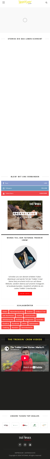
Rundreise (15, 323)
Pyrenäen (39, 319)
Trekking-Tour (34, 92)
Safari (24, 323)
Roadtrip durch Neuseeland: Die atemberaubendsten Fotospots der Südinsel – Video (28, 402)
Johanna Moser (26, 93)
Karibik (19, 315)
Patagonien (29, 319)
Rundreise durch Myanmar (31, 152)
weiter (23, 107)
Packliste (19, 319)
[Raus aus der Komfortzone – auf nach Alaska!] (25, 60)
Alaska (5, 312)
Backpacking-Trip (34, 120)
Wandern (15, 327)
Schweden (22, 92)
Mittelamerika (8, 319)
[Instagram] (25, 445)
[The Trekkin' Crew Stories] (25, 438)
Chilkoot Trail (40, 312)
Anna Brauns (25, 85)
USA (20, 79)
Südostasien (33, 323)
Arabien (30, 312)
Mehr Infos (25, 294)
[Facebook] (20, 445)
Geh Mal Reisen (8, 315)
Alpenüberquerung (17, 312)
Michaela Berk (26, 122)
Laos (45, 120)
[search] (46, 2)
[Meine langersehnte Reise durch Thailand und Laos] (8, 124)
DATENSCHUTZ (30, 453)
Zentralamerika (27, 327)
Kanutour (27, 79)
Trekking (6, 327)
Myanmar (22, 147)
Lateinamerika (30, 315)
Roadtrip (6, 323)
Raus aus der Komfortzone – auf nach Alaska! (25, 81)
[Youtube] (30, 445)
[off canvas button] (3, 2)
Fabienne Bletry (26, 148)
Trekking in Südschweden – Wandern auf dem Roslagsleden (31, 99)
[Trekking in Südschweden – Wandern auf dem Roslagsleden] (8, 95)
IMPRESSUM (19, 453)
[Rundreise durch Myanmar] (8, 150)
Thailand (22, 120)
